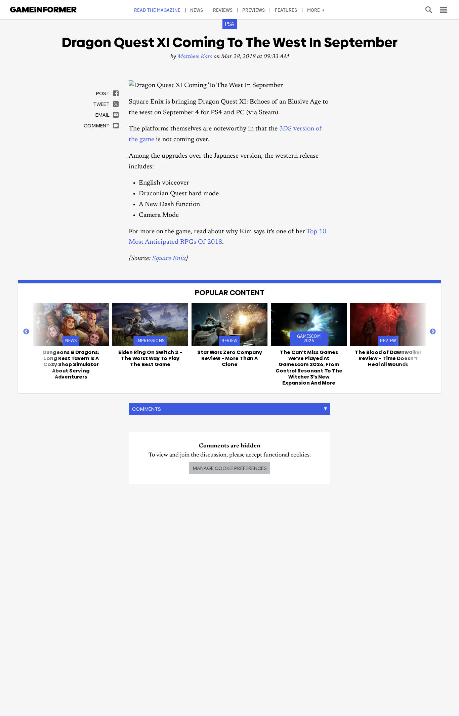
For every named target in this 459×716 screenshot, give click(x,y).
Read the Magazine (157, 10)
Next (432, 331)
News (196, 10)
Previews (253, 10)
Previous (26, 331)
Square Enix (169, 258)
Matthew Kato (194, 57)
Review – (229, 358)
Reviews (223, 10)
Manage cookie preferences (230, 468)
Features (286, 10)
